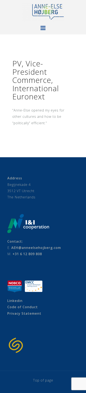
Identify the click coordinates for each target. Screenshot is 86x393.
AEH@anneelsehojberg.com (36, 247)
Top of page (43, 380)
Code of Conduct (22, 307)
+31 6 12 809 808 (27, 254)
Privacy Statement (24, 313)
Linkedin (15, 300)
